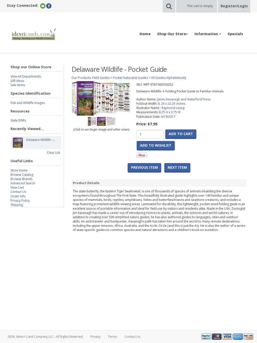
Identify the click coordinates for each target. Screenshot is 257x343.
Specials (235, 33)
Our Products (81, 78)
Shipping (17, 205)
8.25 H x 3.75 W (169, 112)
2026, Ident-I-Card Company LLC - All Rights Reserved (45, 336)
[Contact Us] (42, 6)
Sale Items (18, 85)
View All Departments (26, 76)
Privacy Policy (20, 200)
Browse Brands (21, 179)
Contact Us (18, 192)
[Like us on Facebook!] (48, 6)
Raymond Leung (173, 108)
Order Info (18, 196)
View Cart (17, 187)
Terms (112, 336)
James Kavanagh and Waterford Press (183, 99)
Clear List (53, 152)
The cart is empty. (200, 6)
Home (145, 33)
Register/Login (234, 6)
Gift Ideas (17, 81)
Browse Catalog (22, 175)
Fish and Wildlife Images (28, 103)
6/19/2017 (168, 117)
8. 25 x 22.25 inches (171, 103)
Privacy (95, 336)
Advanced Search (23, 183)
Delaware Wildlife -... (40, 140)
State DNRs (18, 120)
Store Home (19, 170)
